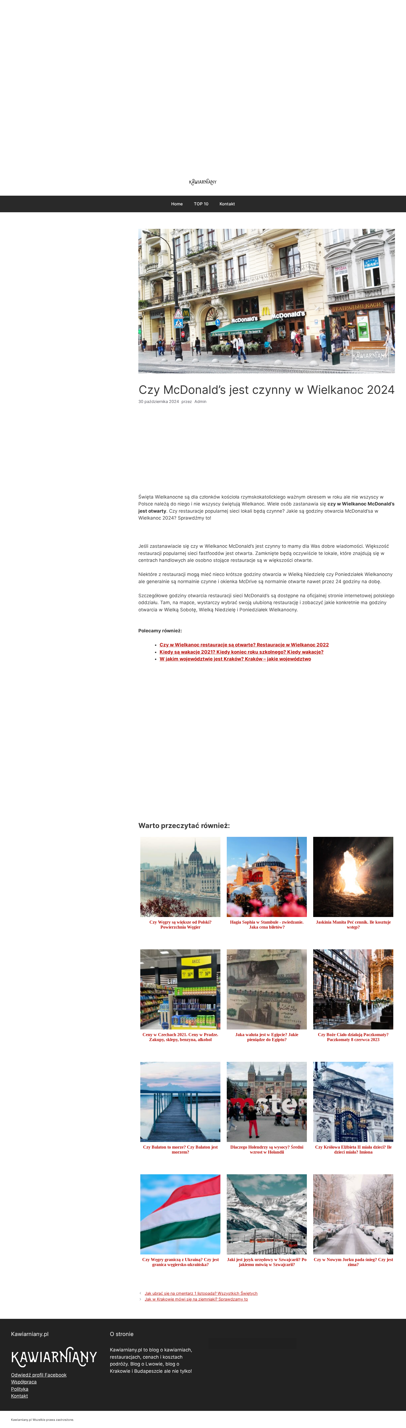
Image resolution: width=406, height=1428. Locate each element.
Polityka (19, 1389)
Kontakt (227, 203)
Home (177, 203)
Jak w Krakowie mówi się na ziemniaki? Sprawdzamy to (196, 1299)
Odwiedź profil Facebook (39, 1375)
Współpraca (24, 1382)
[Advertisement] (203, 86)
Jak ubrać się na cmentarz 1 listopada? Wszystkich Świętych (201, 1293)
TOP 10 (201, 203)
